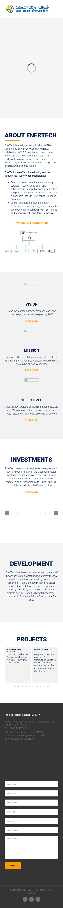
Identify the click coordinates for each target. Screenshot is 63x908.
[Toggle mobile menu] (57, 6)
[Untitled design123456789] (30, 231)
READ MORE (31, 320)
